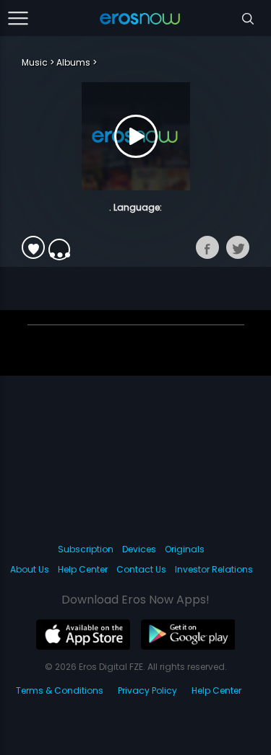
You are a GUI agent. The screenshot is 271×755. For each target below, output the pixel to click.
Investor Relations (214, 569)
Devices (139, 549)
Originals (185, 549)
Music (35, 62)
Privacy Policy (147, 690)
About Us (29, 569)
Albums (73, 62)
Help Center (83, 569)
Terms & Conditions (59, 690)
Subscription (85, 549)
